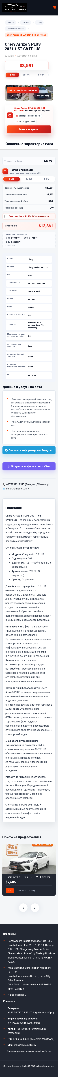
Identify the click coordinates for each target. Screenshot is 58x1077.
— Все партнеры (17, 994)
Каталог (25, 22)
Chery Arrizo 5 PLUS (15, 29)
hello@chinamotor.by (17, 488)
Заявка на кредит (29, 129)
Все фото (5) (43, 96)
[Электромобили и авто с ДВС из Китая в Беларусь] (14, 7)
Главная (10, 22)
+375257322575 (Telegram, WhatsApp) (27, 484)
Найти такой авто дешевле (23, 90)
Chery (39, 22)
